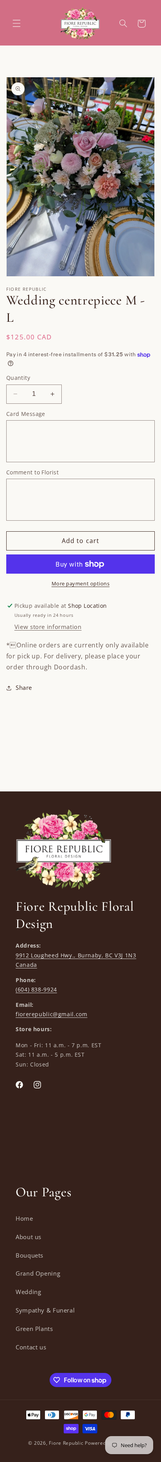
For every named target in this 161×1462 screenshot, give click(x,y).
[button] (16, 24)
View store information (48, 627)
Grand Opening (38, 1273)
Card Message (25, 413)
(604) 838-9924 (36, 989)
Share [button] (24, 687)
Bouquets (29, 1255)
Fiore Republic (66, 1443)
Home (24, 1218)
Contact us (31, 1347)
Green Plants (34, 1329)
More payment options (81, 583)
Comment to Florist (32, 472)
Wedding (28, 1292)
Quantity (18, 377)
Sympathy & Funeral (45, 1310)
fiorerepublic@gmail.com (52, 1014)
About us (28, 1237)
